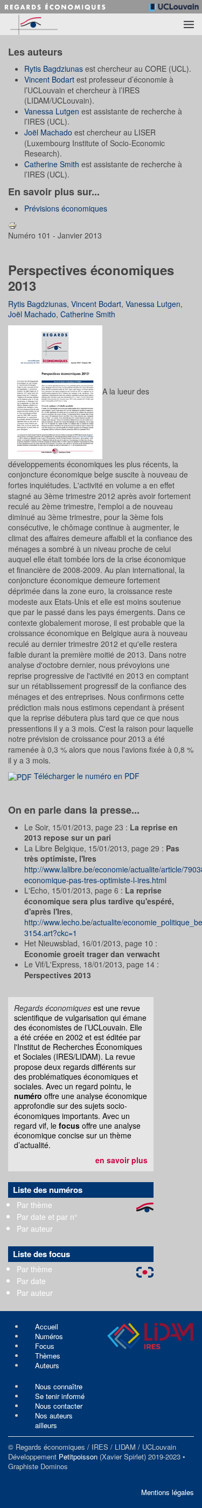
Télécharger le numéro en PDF (86, 775)
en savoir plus (121, 1160)
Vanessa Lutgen (51, 111)
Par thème (34, 1205)
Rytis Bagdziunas (53, 68)
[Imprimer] (12, 224)
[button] (189, 24)
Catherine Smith (51, 164)
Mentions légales (167, 1492)
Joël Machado (48, 132)
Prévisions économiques (65, 208)
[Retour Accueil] (52, 24)
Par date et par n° (47, 1217)
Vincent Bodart (49, 79)
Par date (31, 1281)
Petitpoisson (78, 1456)
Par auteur (35, 1228)
